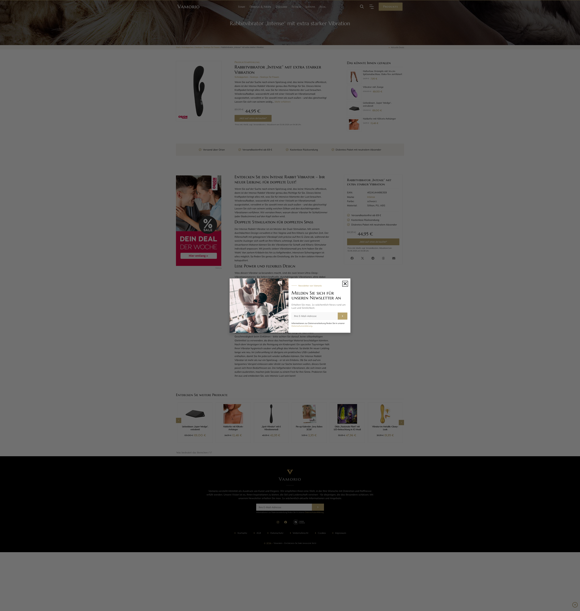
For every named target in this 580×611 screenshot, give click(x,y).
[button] (345, 283)
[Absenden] (342, 316)
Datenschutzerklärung (302, 326)
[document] (290, 305)
